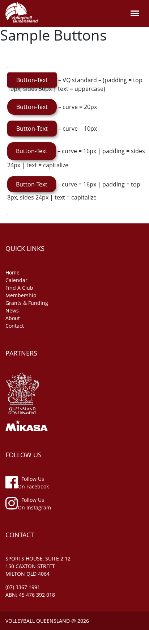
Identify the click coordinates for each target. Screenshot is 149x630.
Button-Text (32, 80)
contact (14, 325)
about (12, 318)
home (12, 272)
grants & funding (26, 302)
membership (21, 295)
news (12, 310)
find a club (19, 287)
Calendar (16, 280)
